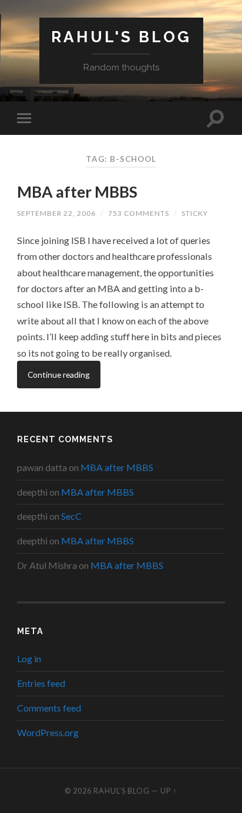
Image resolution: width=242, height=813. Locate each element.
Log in (29, 658)
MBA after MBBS (77, 191)
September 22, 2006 (56, 213)
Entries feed (41, 683)
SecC (71, 515)
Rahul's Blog (121, 37)
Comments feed (49, 707)
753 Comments (138, 213)
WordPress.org (48, 732)
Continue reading (59, 375)
